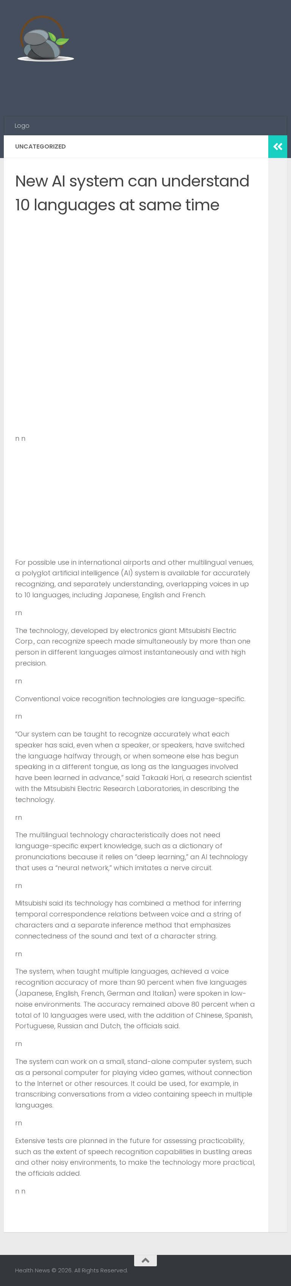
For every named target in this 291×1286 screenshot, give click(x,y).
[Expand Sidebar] (277, 146)
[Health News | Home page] (45, 39)
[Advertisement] (138, 85)
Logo (22, 125)
